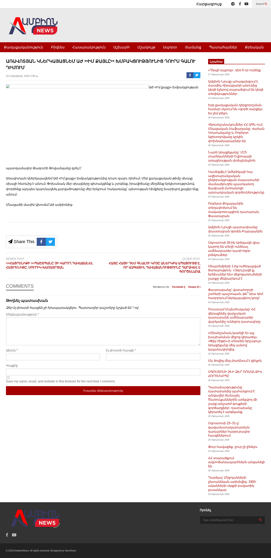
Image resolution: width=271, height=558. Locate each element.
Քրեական (254, 47)
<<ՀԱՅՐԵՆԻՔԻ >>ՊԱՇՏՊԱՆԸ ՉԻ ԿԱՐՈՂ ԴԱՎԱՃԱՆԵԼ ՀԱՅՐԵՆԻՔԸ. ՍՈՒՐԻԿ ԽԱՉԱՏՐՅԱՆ (49, 265)
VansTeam (70, 550)
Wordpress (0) (161, 287)
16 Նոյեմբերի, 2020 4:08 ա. (22, 76)
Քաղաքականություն (23, 47)
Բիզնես (57, 47)
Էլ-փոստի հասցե (121, 350)
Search (260, 4)
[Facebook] (240, 4)
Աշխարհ (121, 47)
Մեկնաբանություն (22, 314)
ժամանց (193, 47)
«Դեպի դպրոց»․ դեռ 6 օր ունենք (234, 70)
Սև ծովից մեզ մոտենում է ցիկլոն (235, 360)
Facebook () (179, 287)
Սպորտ (170, 47)
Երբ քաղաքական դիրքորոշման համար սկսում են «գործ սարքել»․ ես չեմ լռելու (235, 109)
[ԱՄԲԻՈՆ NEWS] (33, 29)
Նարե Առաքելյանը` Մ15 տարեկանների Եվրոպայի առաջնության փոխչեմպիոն (231, 156)
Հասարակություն (89, 47)
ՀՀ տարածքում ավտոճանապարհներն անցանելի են (236, 462)
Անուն (12, 350)
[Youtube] (246, 4)
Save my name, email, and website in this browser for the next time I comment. (60, 381)
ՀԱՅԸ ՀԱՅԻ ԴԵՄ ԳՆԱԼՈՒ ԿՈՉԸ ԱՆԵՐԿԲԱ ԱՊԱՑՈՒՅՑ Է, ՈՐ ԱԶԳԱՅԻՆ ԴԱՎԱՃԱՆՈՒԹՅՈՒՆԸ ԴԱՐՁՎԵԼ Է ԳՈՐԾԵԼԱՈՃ (154, 267)
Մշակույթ (146, 47)
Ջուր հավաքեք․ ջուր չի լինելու (233, 446)
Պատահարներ (223, 47)
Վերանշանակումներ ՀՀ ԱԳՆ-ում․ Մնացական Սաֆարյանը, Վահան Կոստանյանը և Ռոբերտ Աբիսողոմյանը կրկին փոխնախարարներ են (236, 133)
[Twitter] (196, 75)
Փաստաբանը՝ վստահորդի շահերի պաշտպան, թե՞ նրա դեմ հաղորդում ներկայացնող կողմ (235, 294)
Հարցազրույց (209, 4)
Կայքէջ (12, 365)
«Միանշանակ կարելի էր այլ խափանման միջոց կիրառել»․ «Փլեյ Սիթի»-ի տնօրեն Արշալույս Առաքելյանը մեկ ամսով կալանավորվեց (234, 341)
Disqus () (194, 287)
